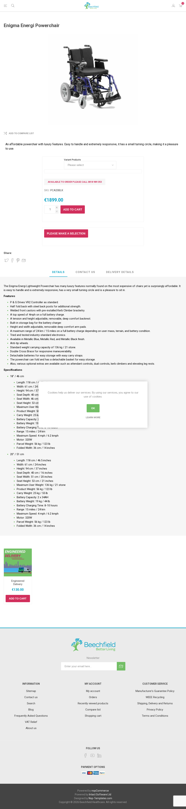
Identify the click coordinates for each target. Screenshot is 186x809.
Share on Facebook (12, 260)
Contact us (31, 697)
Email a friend (24, 260)
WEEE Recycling (155, 697)
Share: (8, 253)
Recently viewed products (93, 703)
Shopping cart (93, 715)
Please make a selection (66, 233)
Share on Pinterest (18, 260)
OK (93, 408)
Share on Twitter (7, 260)
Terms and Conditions (155, 715)
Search (31, 703)
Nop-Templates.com (100, 798)
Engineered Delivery (17, 582)
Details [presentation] (58, 272)
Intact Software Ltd (100, 794)
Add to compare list (21, 133)
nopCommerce (100, 790)
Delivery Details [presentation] (120, 272)
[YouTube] (92, 755)
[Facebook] (85, 755)
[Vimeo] (99, 755)
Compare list (93, 709)
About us (31, 728)
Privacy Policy (155, 709)
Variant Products (72, 159)
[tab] (58, 272)
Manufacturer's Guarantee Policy (155, 691)
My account (93, 691)
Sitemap (31, 691)
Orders (93, 697)
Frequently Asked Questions (31, 715)
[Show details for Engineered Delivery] (18, 563)
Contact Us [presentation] (85, 272)
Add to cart (72, 209)
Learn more (93, 417)
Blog (31, 709)
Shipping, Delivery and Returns (155, 703)
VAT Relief (31, 722)
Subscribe (121, 666)
